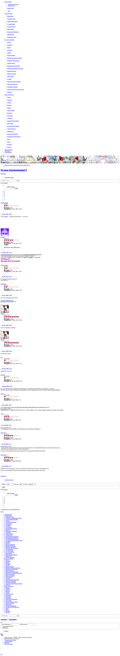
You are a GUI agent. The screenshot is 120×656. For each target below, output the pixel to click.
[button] (4, 185)
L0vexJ (2, 393)
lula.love (3, 375)
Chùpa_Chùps (4, 202)
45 (11, 362)
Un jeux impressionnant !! (14, 170)
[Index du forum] (17, 160)
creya (2, 414)
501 (11, 418)
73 (11, 398)
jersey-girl (3, 432)
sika (2, 357)
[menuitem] (13, 4)
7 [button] (4, 199)
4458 (11, 242)
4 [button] (4, 195)
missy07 (3, 237)
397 (11, 207)
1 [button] (4, 191)
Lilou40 (2, 314)
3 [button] (4, 193)
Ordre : (26, 484)
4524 (11, 437)
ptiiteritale (3, 284)
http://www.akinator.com (7, 300)
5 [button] (4, 196)
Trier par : (16, 484)
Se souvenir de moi (8, 626)
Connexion (4, 619)
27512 (12, 318)
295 (11, 289)
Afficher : (4, 484)
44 (11, 379)
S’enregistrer (13, 619)
